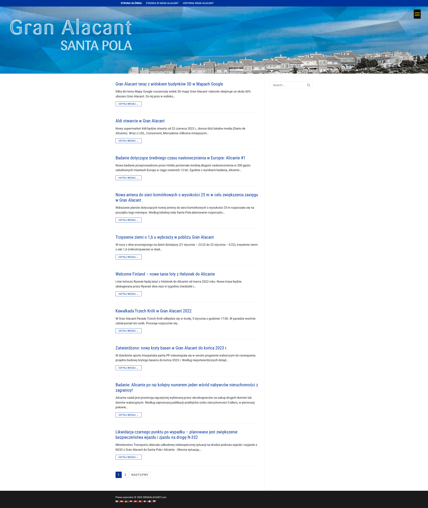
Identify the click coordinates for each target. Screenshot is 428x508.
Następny (139, 474)
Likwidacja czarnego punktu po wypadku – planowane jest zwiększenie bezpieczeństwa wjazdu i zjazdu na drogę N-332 (176, 434)
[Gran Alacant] (117, 501)
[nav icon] (418, 14)
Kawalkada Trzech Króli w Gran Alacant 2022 (154, 310)
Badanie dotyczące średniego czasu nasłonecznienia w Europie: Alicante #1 (180, 157)
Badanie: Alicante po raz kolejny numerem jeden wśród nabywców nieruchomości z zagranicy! (187, 387)
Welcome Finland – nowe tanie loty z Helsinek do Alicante (165, 274)
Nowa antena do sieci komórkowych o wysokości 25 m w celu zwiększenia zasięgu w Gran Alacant (187, 197)
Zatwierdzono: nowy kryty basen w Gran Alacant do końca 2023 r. (171, 347)
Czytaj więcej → (129, 104)
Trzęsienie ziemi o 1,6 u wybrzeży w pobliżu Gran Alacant (165, 237)
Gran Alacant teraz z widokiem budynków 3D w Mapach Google (169, 83)
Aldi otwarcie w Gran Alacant (140, 120)
